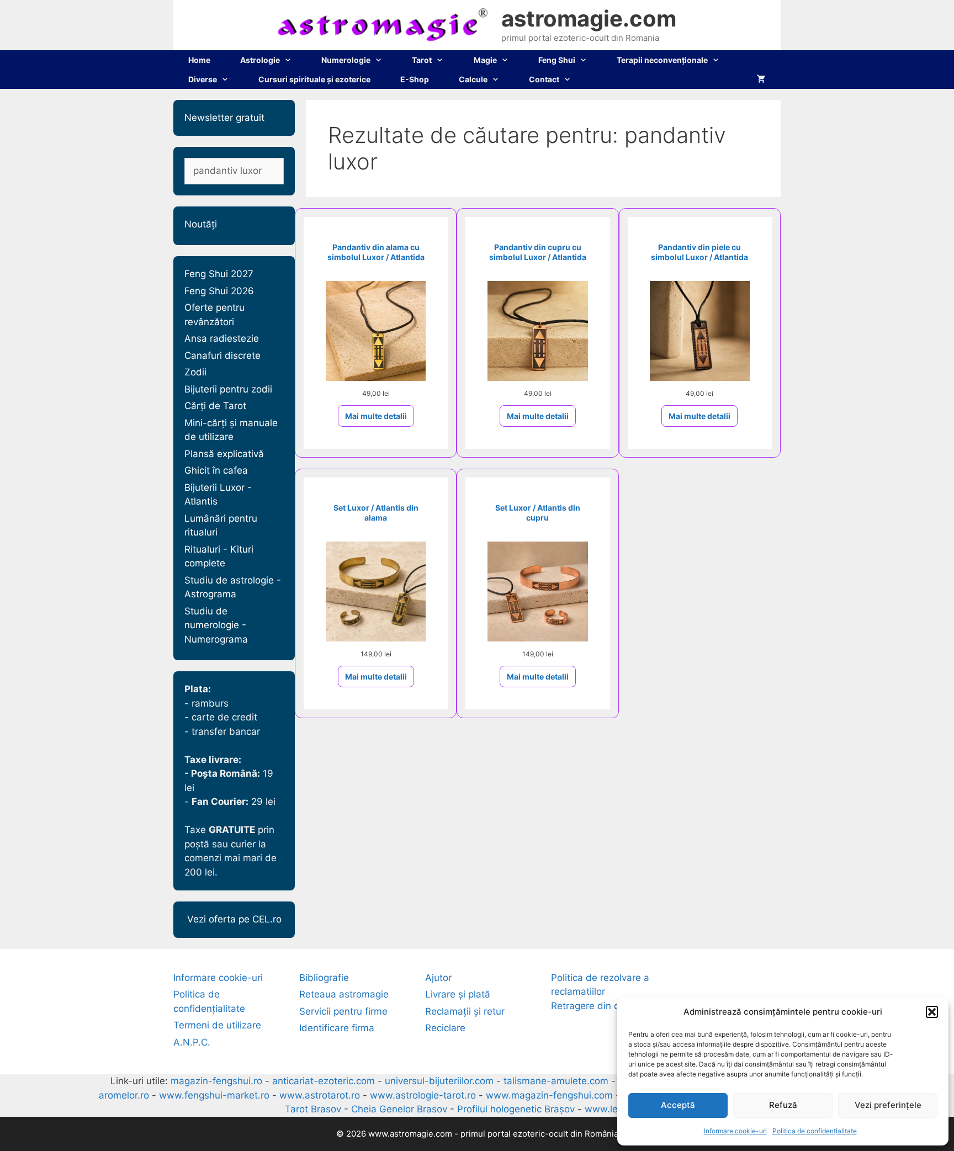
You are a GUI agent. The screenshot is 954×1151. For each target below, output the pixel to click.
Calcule (473, 79)
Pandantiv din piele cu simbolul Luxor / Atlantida (699, 252)
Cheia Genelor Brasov (399, 1109)
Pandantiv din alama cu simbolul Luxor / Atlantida (376, 252)
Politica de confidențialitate (814, 1131)
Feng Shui (556, 60)
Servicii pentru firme (343, 1011)
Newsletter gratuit (224, 117)
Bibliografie (324, 977)
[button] (931, 1011)
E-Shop (414, 79)
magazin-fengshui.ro (216, 1080)
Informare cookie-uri (735, 1131)
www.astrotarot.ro (319, 1095)
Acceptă (678, 1105)
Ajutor (438, 977)
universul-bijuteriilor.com (439, 1080)
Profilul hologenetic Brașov (516, 1109)
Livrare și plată (457, 994)
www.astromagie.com (410, 1133)
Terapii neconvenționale (662, 60)
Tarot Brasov (313, 1109)
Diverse (202, 79)
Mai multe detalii (376, 416)
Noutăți (200, 224)
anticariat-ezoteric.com (323, 1080)
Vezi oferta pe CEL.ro (234, 919)
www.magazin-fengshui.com (549, 1095)
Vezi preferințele (888, 1105)
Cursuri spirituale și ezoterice (314, 79)
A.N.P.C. (191, 1042)
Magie (485, 60)
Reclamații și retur (465, 1011)
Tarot (422, 60)
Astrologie (260, 60)
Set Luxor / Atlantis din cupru (537, 512)
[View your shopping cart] (761, 79)
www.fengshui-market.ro (214, 1095)
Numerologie (345, 60)
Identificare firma (336, 1027)
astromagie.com (588, 18)
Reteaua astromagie (344, 994)
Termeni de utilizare (217, 1025)
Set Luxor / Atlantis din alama (375, 512)
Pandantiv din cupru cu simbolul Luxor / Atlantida (537, 252)
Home (199, 60)
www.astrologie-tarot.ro (423, 1095)
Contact (544, 79)
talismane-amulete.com (556, 1080)
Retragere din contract (600, 1005)
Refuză (783, 1105)
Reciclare (445, 1027)
